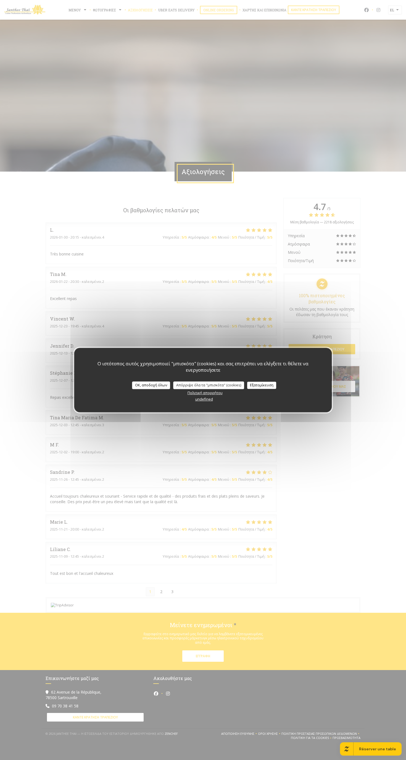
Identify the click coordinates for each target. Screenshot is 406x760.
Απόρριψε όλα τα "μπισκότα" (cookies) (208, 384)
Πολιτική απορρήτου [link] (205, 392)
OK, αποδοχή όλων (151, 384)
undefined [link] (204, 399)
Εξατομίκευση (261, 384)
